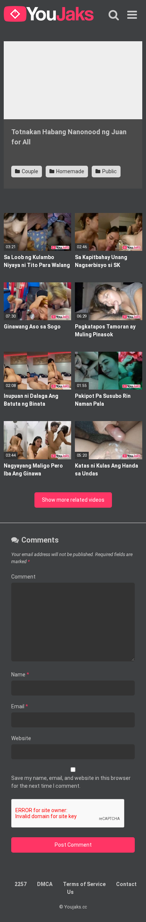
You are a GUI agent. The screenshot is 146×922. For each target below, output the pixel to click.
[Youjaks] (49, 15)
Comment (23, 577)
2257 (21, 884)
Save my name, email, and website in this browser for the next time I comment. (71, 782)
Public (109, 171)
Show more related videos (73, 500)
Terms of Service (84, 884)
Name (20, 675)
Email (19, 706)
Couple (29, 171)
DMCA (44, 884)
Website (21, 738)
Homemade (69, 171)
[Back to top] (132, 907)
